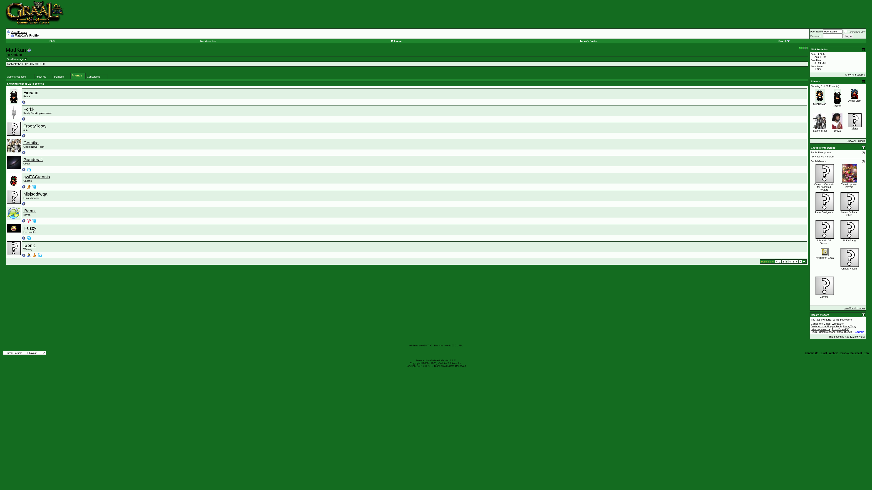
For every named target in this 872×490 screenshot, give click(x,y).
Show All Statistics (855, 74)
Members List (208, 41)
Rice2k (848, 332)
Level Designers (824, 212)
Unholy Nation (849, 268)
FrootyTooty (35, 126)
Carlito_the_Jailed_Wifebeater (827, 323)
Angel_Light (854, 100)
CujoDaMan (819, 104)
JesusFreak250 (840, 329)
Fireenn (30, 92)
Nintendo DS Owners (824, 242)
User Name (816, 31)
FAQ (52, 41)
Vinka (855, 128)
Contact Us (811, 353)
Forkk (29, 109)
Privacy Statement (851, 353)
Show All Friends (856, 141)
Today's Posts (588, 41)
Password (815, 36)
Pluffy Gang (849, 240)
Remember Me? (856, 32)
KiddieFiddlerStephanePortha (827, 332)
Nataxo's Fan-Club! (849, 213)
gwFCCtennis (36, 176)
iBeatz (29, 210)
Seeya (837, 130)
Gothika (31, 142)
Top (866, 353)
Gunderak (33, 159)
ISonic (29, 245)
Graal (823, 353)
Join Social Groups (854, 308)
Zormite (824, 296)
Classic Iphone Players (849, 185)
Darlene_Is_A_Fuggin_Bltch (826, 326)
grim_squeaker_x (820, 329)
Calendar (396, 41)
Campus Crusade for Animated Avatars (824, 187)
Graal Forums (19, 32)
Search (782, 41)
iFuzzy (29, 228)
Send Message (15, 59)
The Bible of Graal (824, 257)
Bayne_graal (820, 130)
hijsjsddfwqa (35, 194)
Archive (833, 353)
